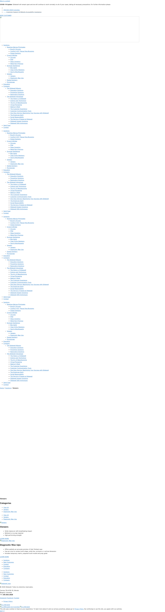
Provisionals (11, 82)
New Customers (8, 562)
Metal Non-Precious (16, 63)
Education (6, 84)
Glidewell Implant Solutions (19, 121)
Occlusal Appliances (13, 66)
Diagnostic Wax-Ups (17, 78)
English (7, 605)
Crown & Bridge (12, 55)
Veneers (9, 74)
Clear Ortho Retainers (17, 70)
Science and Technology (18, 101)
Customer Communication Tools (20, 111)
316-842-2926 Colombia (11, 10)
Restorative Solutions (17, 94)
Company (6, 86)
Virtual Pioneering (16, 105)
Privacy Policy (79, 609)
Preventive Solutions (17, 92)
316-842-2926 (8, 594)
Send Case (6, 125)
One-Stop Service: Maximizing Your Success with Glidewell (29, 113)
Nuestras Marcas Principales (16, 47)
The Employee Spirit (16, 115)
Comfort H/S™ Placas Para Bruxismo (22, 51)
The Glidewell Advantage (15, 96)
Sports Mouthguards (17, 72)
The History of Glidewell (18, 98)
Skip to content (5, 1)
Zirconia (13, 57)
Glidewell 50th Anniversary (19, 123)
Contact (6, 127)
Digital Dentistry (15, 53)
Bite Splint (13, 68)
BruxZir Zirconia (15, 49)
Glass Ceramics (15, 61)
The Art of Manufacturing (18, 103)
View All (6, 507)
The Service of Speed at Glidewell (21, 119)
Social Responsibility (17, 117)
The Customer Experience (18, 109)
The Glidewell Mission (14, 88)
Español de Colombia (13, 607)
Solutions (6, 45)
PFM (11, 59)
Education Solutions (16, 90)
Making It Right (15, 107)
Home (2, 388)
